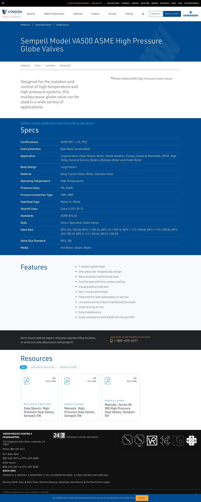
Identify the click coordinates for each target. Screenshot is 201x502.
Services (22, 475)
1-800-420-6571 (125, 341)
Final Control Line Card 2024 (92, 475)
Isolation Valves (43, 25)
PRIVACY (35, 492)
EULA (27, 492)
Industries (36, 475)
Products (25, 25)
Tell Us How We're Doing (59, 475)
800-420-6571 (17, 449)
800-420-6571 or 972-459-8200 (20, 458)
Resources (65, 66)
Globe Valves (62, 25)
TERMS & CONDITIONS (13, 492)
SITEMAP (45, 492)
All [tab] (23, 367)
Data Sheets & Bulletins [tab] (42, 367)
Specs (38, 66)
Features (50, 66)
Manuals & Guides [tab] (68, 367)
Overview (25, 66)
